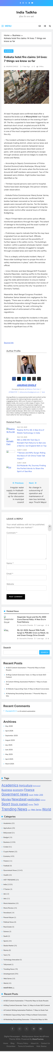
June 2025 (9, 750)
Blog (12, 1043)
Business (9, 51)
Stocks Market (8, 946)
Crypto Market (8, 852)
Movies (6, 799)
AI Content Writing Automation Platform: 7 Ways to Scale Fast (25, 1010)
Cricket (6, 847)
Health (31, 795)
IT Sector (6, 889)
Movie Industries (9, 903)
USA (29, 810)
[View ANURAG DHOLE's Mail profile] (34, 379)
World (46, 809)
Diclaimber (11, 1046)
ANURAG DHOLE (12, 66)
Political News (8, 922)
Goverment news (14, 794)
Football (6, 866)
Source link (9, 343)
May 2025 (9, 754)
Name (10, 563)
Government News (10, 870)
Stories (30, 804)
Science (42, 800)
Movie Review (8, 908)
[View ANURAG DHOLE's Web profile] (29, 379)
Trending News (14, 809)
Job (41, 794)
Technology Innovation (11, 960)
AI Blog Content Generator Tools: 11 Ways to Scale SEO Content (26, 1005)
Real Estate (7, 927)
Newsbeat (19, 799)
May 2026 (9, 726)
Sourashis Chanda (26, 625)
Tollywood (7, 964)
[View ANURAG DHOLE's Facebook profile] (14, 379)
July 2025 (8, 745)
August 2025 (10, 740)
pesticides (33, 799)
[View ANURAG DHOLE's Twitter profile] (19, 379)
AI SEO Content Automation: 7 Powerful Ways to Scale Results (25, 1001)
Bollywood (36, 786)
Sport (5, 804)
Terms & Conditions (26, 1046)
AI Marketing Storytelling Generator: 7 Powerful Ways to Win (25, 1019)
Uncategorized (8, 974)
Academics (9, 785)
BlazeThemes (37, 1039)
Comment (12, 533)
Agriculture (25, 785)
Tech (36, 804)
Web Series (36, 809)
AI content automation (27, 711)
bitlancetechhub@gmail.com (29, 392)
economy (18, 789)
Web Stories (41, 1046)
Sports (5, 941)
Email (10, 573)
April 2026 (9, 731)
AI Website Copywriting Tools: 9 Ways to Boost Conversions (27, 689)
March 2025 (9, 764)
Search (7, 647)
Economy (6, 856)
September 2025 (11, 736)
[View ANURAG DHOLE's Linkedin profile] (24, 379)
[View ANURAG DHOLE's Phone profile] (39, 379)
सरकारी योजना (7, 988)
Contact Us (45, 1043)
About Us (34, 1043)
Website (10, 584)
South (5, 936)
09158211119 (13, 392)
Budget (6, 837)
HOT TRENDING (9, 880)
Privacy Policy (22, 1043)
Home (5, 1043)
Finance (29, 789)
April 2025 (9, 759)
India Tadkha (26, 12)
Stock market (19, 804)
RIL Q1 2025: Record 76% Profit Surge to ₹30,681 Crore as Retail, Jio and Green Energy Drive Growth (33, 632)
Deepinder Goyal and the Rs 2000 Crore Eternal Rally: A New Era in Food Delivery (31, 619)
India (36, 795)
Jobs (5, 898)
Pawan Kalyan (8, 917)
